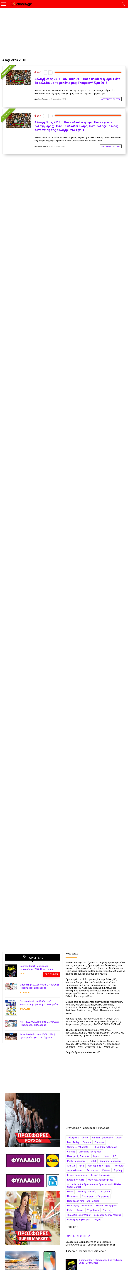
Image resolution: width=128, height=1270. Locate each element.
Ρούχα (80, 1210)
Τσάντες (107, 1210)
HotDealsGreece (41, 99)
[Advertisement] (64, 31)
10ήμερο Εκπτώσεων (77, 1137)
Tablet (92, 1161)
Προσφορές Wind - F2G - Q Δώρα (83, 1201)
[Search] (123, 4)
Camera (87, 1142)
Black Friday (73, 1142)
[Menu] (3, 4)
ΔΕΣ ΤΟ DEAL (51, 974)
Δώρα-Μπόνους (75, 1170)
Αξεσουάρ (119, 1165)
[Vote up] (50, 72)
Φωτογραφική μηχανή (78, 1219)
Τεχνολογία (93, 1210)
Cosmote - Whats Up (77, 1147)
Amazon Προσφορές (102, 1137)
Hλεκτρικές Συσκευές (78, 1156)
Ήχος (81, 1165)
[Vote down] (45, 72)
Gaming (71, 1151)
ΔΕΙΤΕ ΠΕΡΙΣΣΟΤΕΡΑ (110, 99)
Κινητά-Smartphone (77, 1175)
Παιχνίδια (105, 1191)
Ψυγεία (97, 1219)
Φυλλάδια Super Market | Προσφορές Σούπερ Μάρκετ (94, 1215)
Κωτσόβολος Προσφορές (100, 1179)
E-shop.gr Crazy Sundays (104, 1147)
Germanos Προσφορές (90, 1151)
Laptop (96, 1156)
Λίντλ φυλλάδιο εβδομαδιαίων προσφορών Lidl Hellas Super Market (94, 1185)
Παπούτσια (72, 1196)
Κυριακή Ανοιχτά (75, 1179)
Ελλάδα (106, 1170)
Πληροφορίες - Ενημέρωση (95, 1196)
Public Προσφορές (76, 1161)
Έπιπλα (71, 1165)
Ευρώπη (118, 1170)
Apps (119, 1137)
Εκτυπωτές (93, 1170)
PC (114, 1156)
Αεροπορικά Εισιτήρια (99, 1165)
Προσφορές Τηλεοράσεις (80, 1205)
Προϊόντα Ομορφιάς (106, 1205)
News (107, 1156)
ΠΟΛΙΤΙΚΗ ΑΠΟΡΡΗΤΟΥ (78, 1236)
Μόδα (70, 1191)
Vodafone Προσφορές (111, 1161)
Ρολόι (70, 1210)
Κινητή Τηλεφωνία (100, 1175)
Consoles (99, 1142)
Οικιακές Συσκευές (86, 1191)
